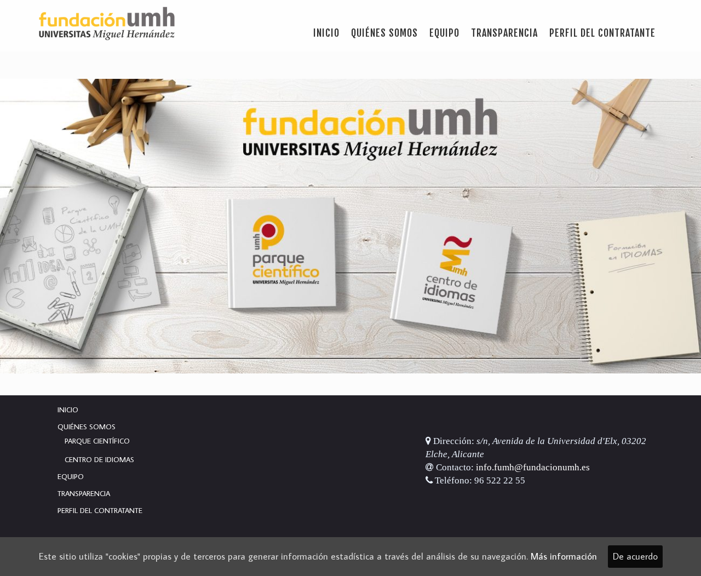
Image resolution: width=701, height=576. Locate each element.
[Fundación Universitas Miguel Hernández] (106, 24)
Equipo (71, 476)
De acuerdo (635, 556)
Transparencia (84, 493)
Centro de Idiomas (99, 459)
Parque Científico (97, 441)
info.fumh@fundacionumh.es (533, 466)
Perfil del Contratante (100, 510)
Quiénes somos (87, 426)
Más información (564, 556)
